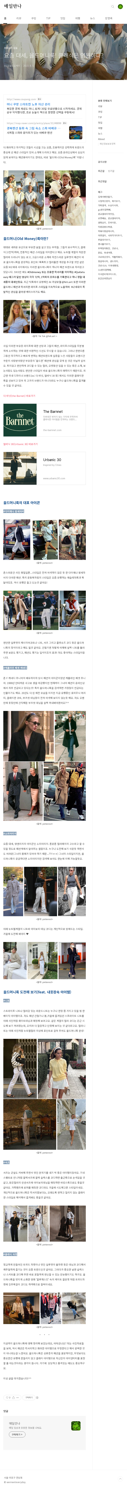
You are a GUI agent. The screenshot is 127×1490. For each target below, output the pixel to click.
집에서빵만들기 (105, 196)
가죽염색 (102, 205)
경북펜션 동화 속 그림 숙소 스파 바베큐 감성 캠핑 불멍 (33, 128)
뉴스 (92, 18)
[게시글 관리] (18, 1397)
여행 (77, 18)
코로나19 (102, 265)
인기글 (111, 171)
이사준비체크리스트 (107, 274)
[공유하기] (13, 1397)
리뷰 (18, 18)
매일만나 (13, 6)
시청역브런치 (104, 201)
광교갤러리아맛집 (106, 214)
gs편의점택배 (104, 209)
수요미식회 (113, 205)
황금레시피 (103, 261)
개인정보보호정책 (107, 143)
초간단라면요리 (105, 278)
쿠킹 (33, 18)
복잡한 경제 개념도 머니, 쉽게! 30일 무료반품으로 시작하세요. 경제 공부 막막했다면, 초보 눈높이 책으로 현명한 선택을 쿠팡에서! (44, 110)
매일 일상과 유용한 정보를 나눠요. (25, 1427)
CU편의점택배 (104, 269)
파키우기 (116, 201)
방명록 (108, 18)
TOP (120, 1479)
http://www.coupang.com (21, 99)
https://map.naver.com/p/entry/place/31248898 (34, 123)
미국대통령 (113, 265)
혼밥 (100, 252)
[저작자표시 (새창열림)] (37, 1397)
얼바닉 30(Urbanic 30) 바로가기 (20, 444)
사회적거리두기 (115, 235)
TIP (48, 18)
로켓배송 (102, 218)
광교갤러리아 (114, 218)
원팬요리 (102, 222)
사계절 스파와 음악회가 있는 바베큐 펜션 (29, 132)
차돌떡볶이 (117, 256)
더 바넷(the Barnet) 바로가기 (19, 395)
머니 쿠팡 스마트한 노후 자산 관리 (28, 104)
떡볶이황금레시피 (106, 231)
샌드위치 (114, 261)
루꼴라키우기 (104, 239)
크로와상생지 (104, 256)
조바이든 (112, 222)
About (101, 139)
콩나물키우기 (104, 244)
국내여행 (108, 252)
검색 (112, 6)
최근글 (101, 171)
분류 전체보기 (105, 100)
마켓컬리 (102, 235)
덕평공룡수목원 (105, 226)
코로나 (115, 248)
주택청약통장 (104, 248)
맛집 (62, 18)
